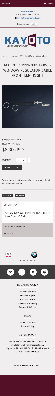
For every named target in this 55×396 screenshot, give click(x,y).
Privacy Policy (27, 326)
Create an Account (13, 183)
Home (4, 56)
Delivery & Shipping (27, 303)
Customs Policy (27, 299)
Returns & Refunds (27, 307)
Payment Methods (27, 291)
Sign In (48, 180)
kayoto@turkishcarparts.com (28, 18)
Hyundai (16, 139)
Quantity (6, 159)
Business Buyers (27, 295)
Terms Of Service (28, 322)
